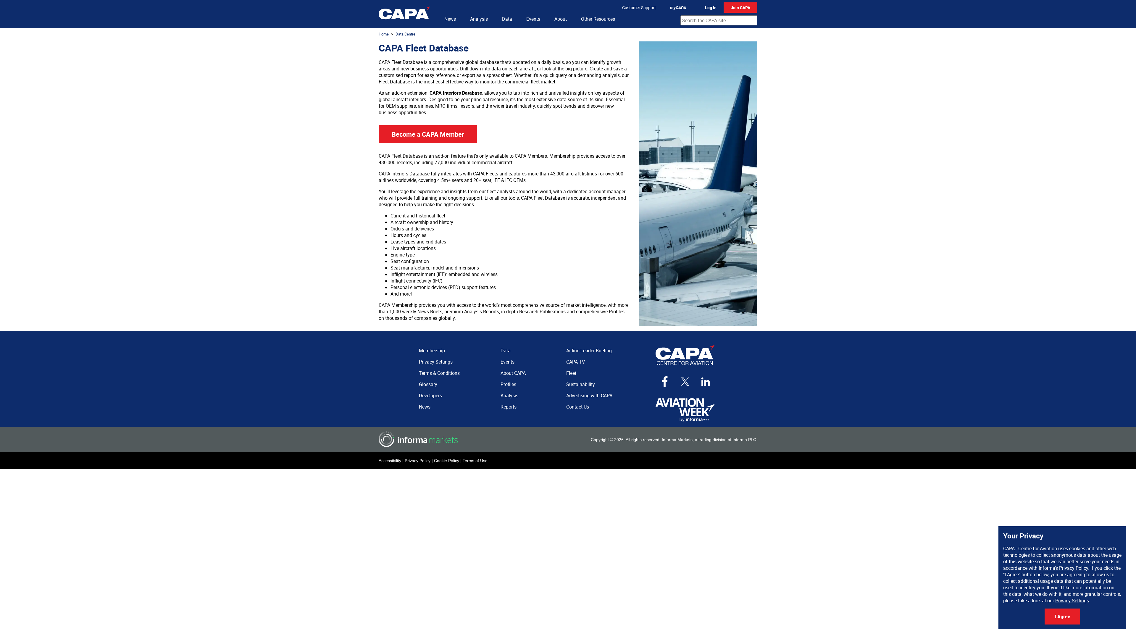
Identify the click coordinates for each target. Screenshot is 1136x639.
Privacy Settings (1072, 600)
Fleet (571, 373)
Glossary (428, 384)
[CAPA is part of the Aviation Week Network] (685, 410)
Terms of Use (475, 460)
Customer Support (639, 7)
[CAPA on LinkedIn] (705, 382)
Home (384, 34)
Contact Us (577, 407)
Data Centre (405, 34)
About (560, 19)
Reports (509, 407)
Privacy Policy (417, 460)
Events (533, 19)
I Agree (1062, 616)
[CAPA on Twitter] (685, 382)
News (450, 19)
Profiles (508, 384)
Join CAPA (740, 7)
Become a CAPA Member (428, 134)
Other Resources (598, 19)
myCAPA (678, 7)
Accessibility (390, 460)
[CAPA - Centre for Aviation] (404, 14)
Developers (430, 395)
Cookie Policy (446, 460)
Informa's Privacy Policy (1063, 568)
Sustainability (580, 384)
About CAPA (513, 373)
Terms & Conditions (439, 373)
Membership (432, 350)
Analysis (479, 19)
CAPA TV (575, 362)
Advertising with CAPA (589, 395)
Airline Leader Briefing (589, 350)
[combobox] (718, 20)
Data (507, 19)
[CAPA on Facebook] (665, 382)
